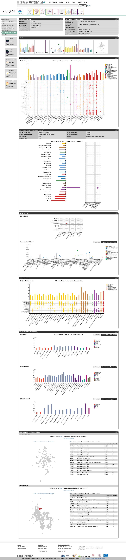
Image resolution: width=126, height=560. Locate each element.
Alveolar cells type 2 (46, 156)
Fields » (89, 5)
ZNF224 (72, 460)
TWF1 (71, 510)
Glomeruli (48, 165)
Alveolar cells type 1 (46, 154)
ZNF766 (72, 450)
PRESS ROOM (22, 549)
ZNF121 (72, 501)
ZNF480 (72, 448)
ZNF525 (72, 454)
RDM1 (71, 514)
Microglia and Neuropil (45, 147)
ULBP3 (72, 506)
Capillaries (48, 187)
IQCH (71, 524)
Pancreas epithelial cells (44, 176)
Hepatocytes (47, 163)
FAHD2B (72, 520)
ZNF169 (72, 466)
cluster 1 (61, 488)
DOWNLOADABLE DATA (65, 546)
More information (90, 558)
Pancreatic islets (46, 150)
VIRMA (72, 518)
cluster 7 (61, 436)
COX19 (72, 462)
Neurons (48, 143)
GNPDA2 (72, 508)
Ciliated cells (47, 152)
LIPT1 (71, 522)
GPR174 (72, 512)
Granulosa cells (47, 172)
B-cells (49, 201)
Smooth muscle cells (45, 190)
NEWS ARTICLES (22, 546)
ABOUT (61, 2)
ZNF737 (72, 468)
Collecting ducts (47, 161)
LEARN (74, 2)
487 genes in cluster (69, 438)
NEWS (68, 2)
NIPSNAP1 (73, 497)
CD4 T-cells (48, 196)
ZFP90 (71, 458)
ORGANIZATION (42, 549)
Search (82, 5)
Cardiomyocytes (47, 183)
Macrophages (47, 194)
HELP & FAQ (61, 551)
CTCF (71, 472)
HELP (85, 2)
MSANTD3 (72, 526)
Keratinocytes (47, 174)
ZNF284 (72, 516)
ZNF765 (72, 464)
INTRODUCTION (42, 546)
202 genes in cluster (69, 490)
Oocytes (49, 181)
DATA (80, 2)
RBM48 (72, 470)
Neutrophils (48, 192)
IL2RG (71, 499)
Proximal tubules (46, 167)
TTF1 (71, 456)
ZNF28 (72, 474)
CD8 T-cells (48, 198)
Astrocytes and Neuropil (45, 145)
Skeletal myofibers (46, 185)
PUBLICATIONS (42, 551)
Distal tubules (47, 170)
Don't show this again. (100, 558)
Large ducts (48, 159)
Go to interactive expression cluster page (44, 441)
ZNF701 (72, 446)
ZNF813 (72, 452)
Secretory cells (47, 178)
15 (70, 441)
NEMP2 (72, 504)
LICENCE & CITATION (64, 549)
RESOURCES (53, 2)
